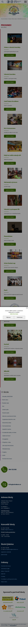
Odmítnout (19, 317)
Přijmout (8, 317)
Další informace (14, 314)
